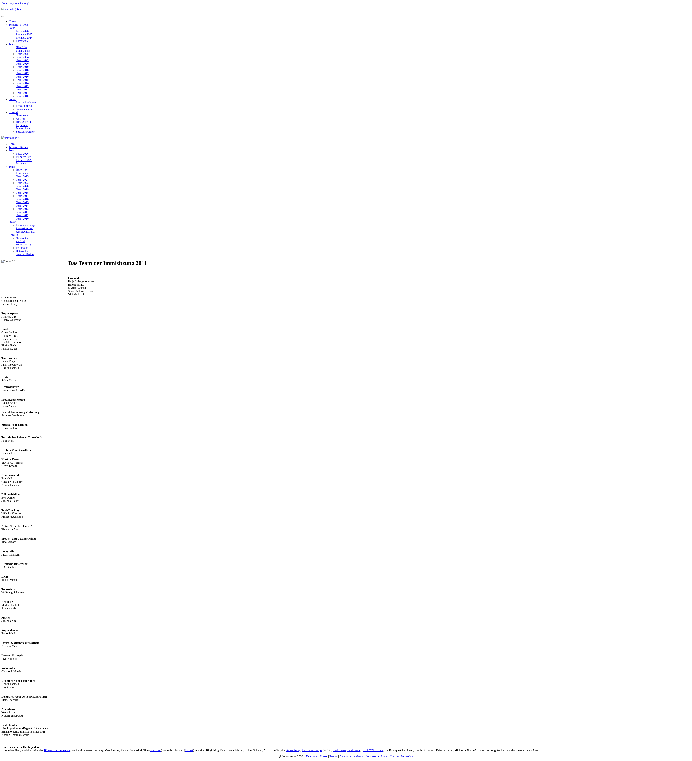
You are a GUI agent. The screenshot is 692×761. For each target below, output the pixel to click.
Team (12, 44)
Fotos (12, 27)
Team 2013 (22, 86)
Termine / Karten (18, 24)
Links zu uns (23, 50)
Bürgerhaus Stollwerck (57, 750)
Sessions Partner (25, 131)
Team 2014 (22, 83)
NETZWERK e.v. (373, 750)
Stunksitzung (293, 750)
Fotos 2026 (22, 31)
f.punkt (189, 750)
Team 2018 (22, 70)
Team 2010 (22, 96)
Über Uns (21, 47)
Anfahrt (20, 118)
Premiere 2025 (24, 34)
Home (12, 21)
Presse (12, 99)
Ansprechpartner (25, 108)
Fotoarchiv (22, 40)
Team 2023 (22, 60)
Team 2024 (22, 57)
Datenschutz (23, 128)
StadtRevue (339, 750)
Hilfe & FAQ (23, 121)
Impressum (22, 125)
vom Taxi (155, 750)
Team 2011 (22, 92)
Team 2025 (22, 53)
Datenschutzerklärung (352, 756)
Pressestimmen (24, 105)
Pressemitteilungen (26, 102)
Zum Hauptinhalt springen (16, 3)
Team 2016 (22, 76)
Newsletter (22, 115)
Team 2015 (22, 79)
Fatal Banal (353, 750)
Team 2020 (22, 63)
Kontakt (13, 112)
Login (384, 756)
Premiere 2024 (24, 37)
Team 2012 (22, 89)
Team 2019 (22, 66)
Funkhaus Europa (312, 750)
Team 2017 (22, 73)
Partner (333, 756)
